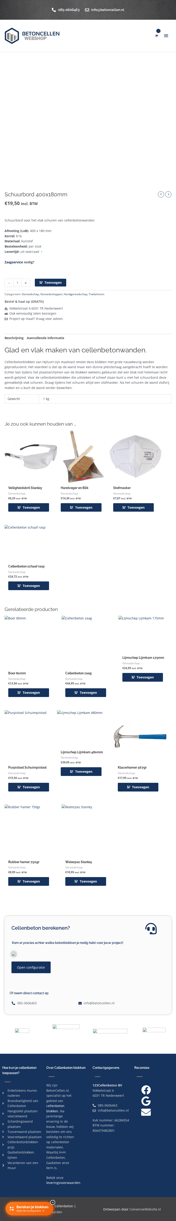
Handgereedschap (75, 294)
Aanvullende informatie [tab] (45, 338)
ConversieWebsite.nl (145, 1209)
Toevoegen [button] (31, 507)
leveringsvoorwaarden (63, 1182)
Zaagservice (14, 262)
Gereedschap (30, 294)
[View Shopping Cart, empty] (156, 36)
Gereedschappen (51, 294)
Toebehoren (96, 294)
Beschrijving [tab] (14, 338)
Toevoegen (53, 282)
